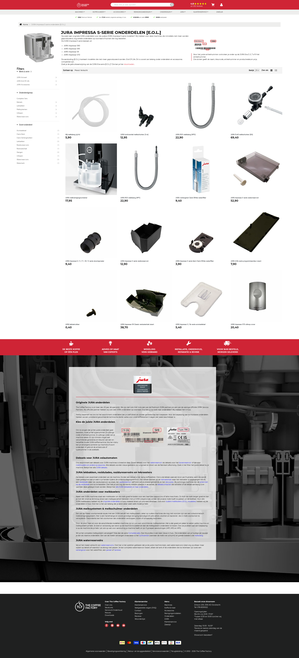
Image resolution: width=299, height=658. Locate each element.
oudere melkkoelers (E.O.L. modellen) (181, 501)
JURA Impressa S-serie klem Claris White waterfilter (195, 261)
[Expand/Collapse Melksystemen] (56, 109)
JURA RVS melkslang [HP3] (186, 134)
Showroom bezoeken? (203, 635)
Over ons (108, 605)
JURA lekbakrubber (72, 324)
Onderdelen (165, 12)
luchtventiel (144, 536)
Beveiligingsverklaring (116, 651)
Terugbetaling (177, 651)
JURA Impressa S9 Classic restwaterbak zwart (137, 324)
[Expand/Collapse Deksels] (56, 102)
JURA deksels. (101, 468)
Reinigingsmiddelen (142, 12)
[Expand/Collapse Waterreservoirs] (56, 116)
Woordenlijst (140, 619)
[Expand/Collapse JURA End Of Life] (56, 81)
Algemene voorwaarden (95, 651)
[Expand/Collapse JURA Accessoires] (56, 84)
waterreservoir (156, 463)
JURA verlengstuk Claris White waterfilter (191, 198)
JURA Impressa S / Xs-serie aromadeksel (190, 324)
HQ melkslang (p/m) (72, 134)
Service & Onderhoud (113, 610)
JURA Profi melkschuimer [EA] (242, 134)
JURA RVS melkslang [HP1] (130, 198)
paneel (109, 550)
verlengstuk (81, 550)
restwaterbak (166, 480)
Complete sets (134, 533)
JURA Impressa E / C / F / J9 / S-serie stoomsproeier (84, 261)
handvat (117, 550)
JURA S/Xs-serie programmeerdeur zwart (246, 261)
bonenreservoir (185, 463)
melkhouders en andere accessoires (90, 465)
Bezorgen (139, 613)
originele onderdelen (111, 501)
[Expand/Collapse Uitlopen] (56, 113)
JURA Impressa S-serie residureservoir (134, 261)
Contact (138, 611)
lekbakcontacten (164, 484)
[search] (142, 5)
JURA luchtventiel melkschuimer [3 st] (134, 134)
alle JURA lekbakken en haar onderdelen (132, 487)
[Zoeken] (172, 5)
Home (25, 24)
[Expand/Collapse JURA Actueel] (56, 77)
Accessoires (119, 12)
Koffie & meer (98, 12)
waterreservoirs (107, 545)
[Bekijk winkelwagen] (213, 4)
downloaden (129, 64)
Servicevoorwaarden (160, 651)
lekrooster (169, 482)
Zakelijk (219, 12)
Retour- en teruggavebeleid (139, 651)
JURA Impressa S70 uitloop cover (243, 324)
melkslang (198, 536)
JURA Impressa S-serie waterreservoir (245, 198)
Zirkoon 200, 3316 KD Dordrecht (207, 605)
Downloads (109, 615)
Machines (79, 12)
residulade (83, 482)
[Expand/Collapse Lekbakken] (56, 105)
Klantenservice (200, 12)
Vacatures (109, 607)
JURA (182, 12)
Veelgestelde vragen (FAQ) (145, 608)
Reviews (138, 616)
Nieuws (108, 613)
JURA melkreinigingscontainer (76, 198)
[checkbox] (38, 130)
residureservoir (125, 482)
